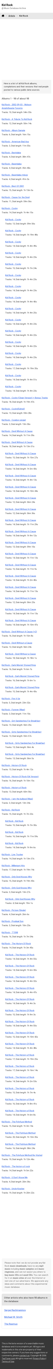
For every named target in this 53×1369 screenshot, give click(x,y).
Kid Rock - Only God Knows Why (17, 888)
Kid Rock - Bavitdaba (11, 152)
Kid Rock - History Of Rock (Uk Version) (20, 776)
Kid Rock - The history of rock (16, 1166)
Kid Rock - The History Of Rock (16, 943)
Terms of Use (8, 1361)
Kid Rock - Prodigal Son (12, 921)
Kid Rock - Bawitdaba (11, 164)
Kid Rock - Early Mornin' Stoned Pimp (19, 665)
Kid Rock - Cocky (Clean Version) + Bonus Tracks (25, 398)
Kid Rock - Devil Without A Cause (17, 442)
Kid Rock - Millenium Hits (13, 865)
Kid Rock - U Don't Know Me (15, 1177)
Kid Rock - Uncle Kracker (13, 1188)
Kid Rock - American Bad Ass (15, 141)
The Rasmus (11, 1324)
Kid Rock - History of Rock (14, 787)
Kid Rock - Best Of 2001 (13, 186)
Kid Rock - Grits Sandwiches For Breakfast (21, 732)
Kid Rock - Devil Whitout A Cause (17, 431)
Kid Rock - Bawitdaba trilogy (15, 175)
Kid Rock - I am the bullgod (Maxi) (17, 799)
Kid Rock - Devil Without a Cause (17, 643)
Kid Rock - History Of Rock (14, 765)
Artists (11, 15)
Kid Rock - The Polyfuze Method (17, 1121)
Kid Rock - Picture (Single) (14, 910)
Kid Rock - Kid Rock (11, 810)
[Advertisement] (26, 49)
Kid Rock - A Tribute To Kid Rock (17, 119)
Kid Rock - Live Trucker (12, 854)
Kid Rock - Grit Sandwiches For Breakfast (21, 721)
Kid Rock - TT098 (10, 932)
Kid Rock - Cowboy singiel (14, 420)
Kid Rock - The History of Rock (19, 1055)
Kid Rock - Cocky (10, 208)
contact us (24, 1355)
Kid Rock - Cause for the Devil (16, 197)
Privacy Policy (39, 1358)
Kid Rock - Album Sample (13, 130)
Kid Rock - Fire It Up (11, 698)
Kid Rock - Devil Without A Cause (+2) (19, 631)
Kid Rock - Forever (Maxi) (13, 709)
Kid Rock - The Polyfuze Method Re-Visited (22, 1155)
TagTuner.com (8, 1358)
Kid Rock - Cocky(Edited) (13, 409)
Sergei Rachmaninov (15, 1310)
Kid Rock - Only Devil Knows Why (17, 877)
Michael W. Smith (13, 1317)
